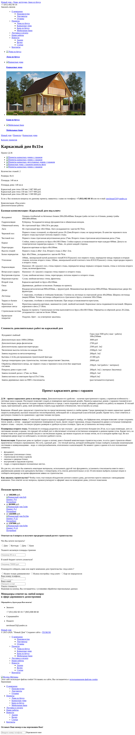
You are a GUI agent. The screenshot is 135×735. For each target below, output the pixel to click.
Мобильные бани (24, 30)
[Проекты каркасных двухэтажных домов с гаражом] (30, 162)
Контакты (16, 47)
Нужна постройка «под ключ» (46, 574)
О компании (17, 11)
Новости (15, 38)
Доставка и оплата (20, 33)
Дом (6, 546)
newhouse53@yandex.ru (116, 198)
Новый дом (6, 135)
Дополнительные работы (12, 205)
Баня (31, 546)
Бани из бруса (23, 28)
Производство (23, 14)
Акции (20, 40)
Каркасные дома (24, 26)
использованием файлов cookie (84, 679)
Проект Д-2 (11, 509)
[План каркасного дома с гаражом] (24, 167)
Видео (20, 42)
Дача (24, 546)
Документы (22, 16)
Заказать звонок (8, 7)
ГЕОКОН (46, 632)
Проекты (16, 21)
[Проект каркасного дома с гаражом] (24, 160)
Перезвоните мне (34, 732)
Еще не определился (73, 574)
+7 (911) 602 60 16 (9, 4)
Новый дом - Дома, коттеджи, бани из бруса (21, 2)
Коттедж (15, 546)
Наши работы (18, 35)
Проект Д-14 (12, 528)
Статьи (20, 45)
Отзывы (20, 18)
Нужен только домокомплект (17, 574)
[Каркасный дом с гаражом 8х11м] (24, 157)
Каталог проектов (9, 140)
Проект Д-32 (12, 518)
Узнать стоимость (9, 586)
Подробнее (11, 502)
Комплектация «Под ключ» (13, 203)
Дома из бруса (23, 23)
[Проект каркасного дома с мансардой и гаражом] (26, 164)
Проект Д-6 (11, 499)
